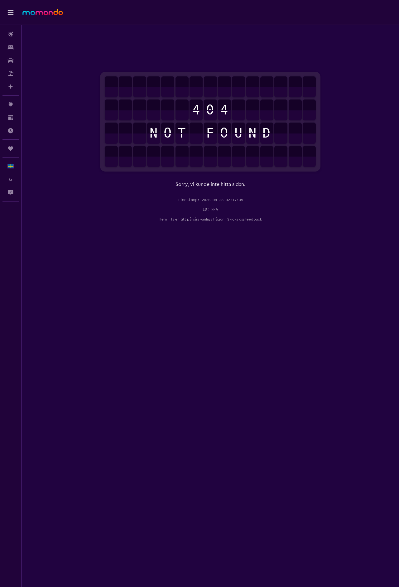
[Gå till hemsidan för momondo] (42, 12)
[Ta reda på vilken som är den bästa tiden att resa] (10, 130)
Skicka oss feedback (244, 219)
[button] (10, 12)
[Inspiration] (10, 117)
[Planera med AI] (10, 86)
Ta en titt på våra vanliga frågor (197, 219)
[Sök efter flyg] (10, 34)
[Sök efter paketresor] (10, 73)
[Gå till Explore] (10, 104)
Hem (163, 219)
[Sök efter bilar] (10, 60)
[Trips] (10, 148)
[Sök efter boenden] (10, 47)
